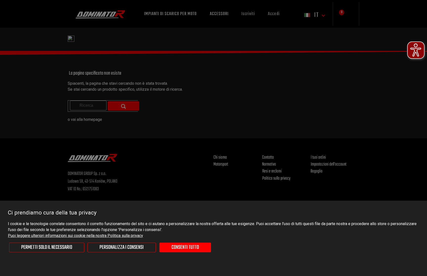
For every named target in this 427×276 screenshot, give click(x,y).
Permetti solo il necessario (46, 247)
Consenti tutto (185, 247)
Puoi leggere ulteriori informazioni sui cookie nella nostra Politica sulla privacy (75, 235)
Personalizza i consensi (122, 247)
